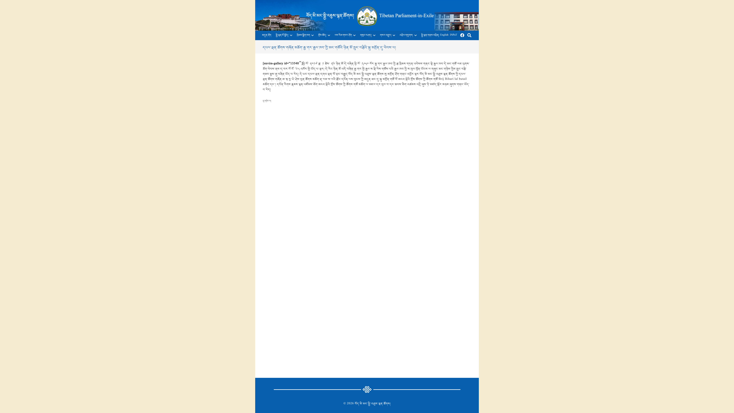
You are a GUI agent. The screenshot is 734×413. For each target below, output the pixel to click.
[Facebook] (462, 35)
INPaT (453, 35)
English (444, 35)
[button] (290, 35)
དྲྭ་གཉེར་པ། (267, 100)
